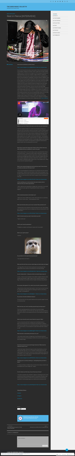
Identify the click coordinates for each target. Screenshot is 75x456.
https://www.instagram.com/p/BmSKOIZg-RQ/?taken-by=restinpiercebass (32, 384)
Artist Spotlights (11, 13)
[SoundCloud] (65, 1)
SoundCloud (19, 398)
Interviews (56, 30)
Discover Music (57, 22)
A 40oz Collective (44, 98)
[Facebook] (51, 1)
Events (55, 25)
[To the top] (67, 450)
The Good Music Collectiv (17, 6)
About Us (56, 15)
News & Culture (57, 32)
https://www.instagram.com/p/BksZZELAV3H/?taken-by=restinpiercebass (32, 179)
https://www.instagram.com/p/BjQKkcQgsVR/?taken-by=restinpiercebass (32, 330)
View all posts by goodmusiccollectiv (30, 418)
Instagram (19, 395)
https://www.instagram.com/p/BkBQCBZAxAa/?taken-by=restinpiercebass (32, 67)
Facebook (19, 393)
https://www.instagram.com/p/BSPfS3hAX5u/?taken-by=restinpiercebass (32, 357)
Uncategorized (57, 35)
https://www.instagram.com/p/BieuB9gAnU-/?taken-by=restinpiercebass (32, 293)
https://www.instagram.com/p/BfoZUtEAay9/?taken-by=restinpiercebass (32, 213)
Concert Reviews (57, 20)
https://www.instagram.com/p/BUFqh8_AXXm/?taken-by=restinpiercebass (32, 271)
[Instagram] (60, 1)
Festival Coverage (57, 27)
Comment (45, 445)
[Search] (67, 1)
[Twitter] (55, 1)
